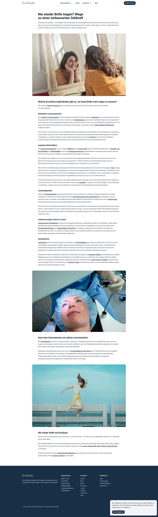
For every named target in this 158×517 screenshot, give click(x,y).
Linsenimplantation (50, 194)
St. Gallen (83, 486)
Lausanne (83, 493)
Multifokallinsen (80, 120)
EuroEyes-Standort (59, 456)
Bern (81, 481)
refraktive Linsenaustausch (50, 117)
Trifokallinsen (65, 490)
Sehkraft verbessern (54, 106)
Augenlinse (95, 117)
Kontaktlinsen (42, 242)
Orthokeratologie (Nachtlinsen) (48, 223)
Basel (82, 483)
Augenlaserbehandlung (48, 149)
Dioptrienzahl (112, 199)
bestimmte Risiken (95, 254)
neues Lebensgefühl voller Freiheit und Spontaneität (100, 446)
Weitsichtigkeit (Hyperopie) (66, 228)
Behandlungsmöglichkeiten (67, 453)
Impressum (103, 486)
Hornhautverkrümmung (76, 151)
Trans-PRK (64, 481)
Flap (112, 168)
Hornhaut (92, 137)
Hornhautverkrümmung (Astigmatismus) (86, 197)
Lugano (82, 490)
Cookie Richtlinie (105, 483)
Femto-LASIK (82, 149)
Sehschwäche (45, 341)
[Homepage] (28, 3)
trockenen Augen (73, 262)
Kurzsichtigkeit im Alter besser (81, 351)
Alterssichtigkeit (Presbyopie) (104, 125)
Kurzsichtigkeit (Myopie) (46, 228)
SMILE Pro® (65, 479)
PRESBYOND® (66, 486)
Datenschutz (104, 481)
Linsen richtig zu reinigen (99, 260)
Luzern (82, 488)
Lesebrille (82, 182)
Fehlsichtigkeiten (81, 242)
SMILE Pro (71, 149)
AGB (101, 479)
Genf (82, 495)
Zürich (82, 479)
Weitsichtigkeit (56, 151)
